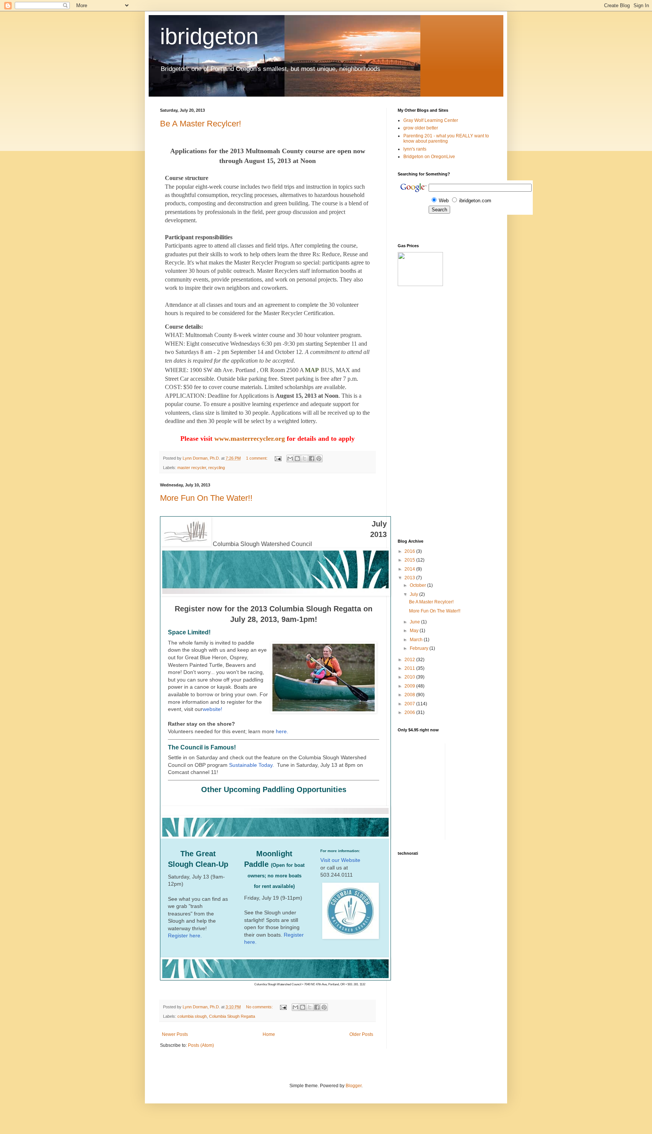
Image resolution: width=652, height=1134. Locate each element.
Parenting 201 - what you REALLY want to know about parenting (446, 138)
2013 (410, 577)
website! (213, 709)
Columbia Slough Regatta (232, 1016)
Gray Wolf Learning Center (430, 120)
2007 (410, 703)
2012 (410, 659)
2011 (410, 668)
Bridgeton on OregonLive (429, 156)
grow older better (420, 128)
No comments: (260, 1007)
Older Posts (361, 1034)
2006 (410, 712)
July (414, 594)
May (415, 630)
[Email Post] (278, 458)
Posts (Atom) (201, 1045)
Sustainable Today (250, 765)
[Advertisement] (420, 412)
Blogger (353, 1085)
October (418, 585)
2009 (410, 686)
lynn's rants (414, 149)
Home (269, 1034)
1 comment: (257, 458)
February (419, 648)
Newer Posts (175, 1034)
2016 (410, 551)
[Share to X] (304, 458)
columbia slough (192, 1016)
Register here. (185, 935)
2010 (410, 677)
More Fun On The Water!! (206, 498)
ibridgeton (209, 36)
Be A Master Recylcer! (200, 123)
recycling (216, 467)
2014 (410, 569)
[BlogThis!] (297, 458)
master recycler (191, 467)
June (415, 622)
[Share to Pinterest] (319, 458)
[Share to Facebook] (311, 458)
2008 (410, 694)
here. (282, 731)
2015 (410, 560)
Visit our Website (340, 860)
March (417, 639)
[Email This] (290, 458)
